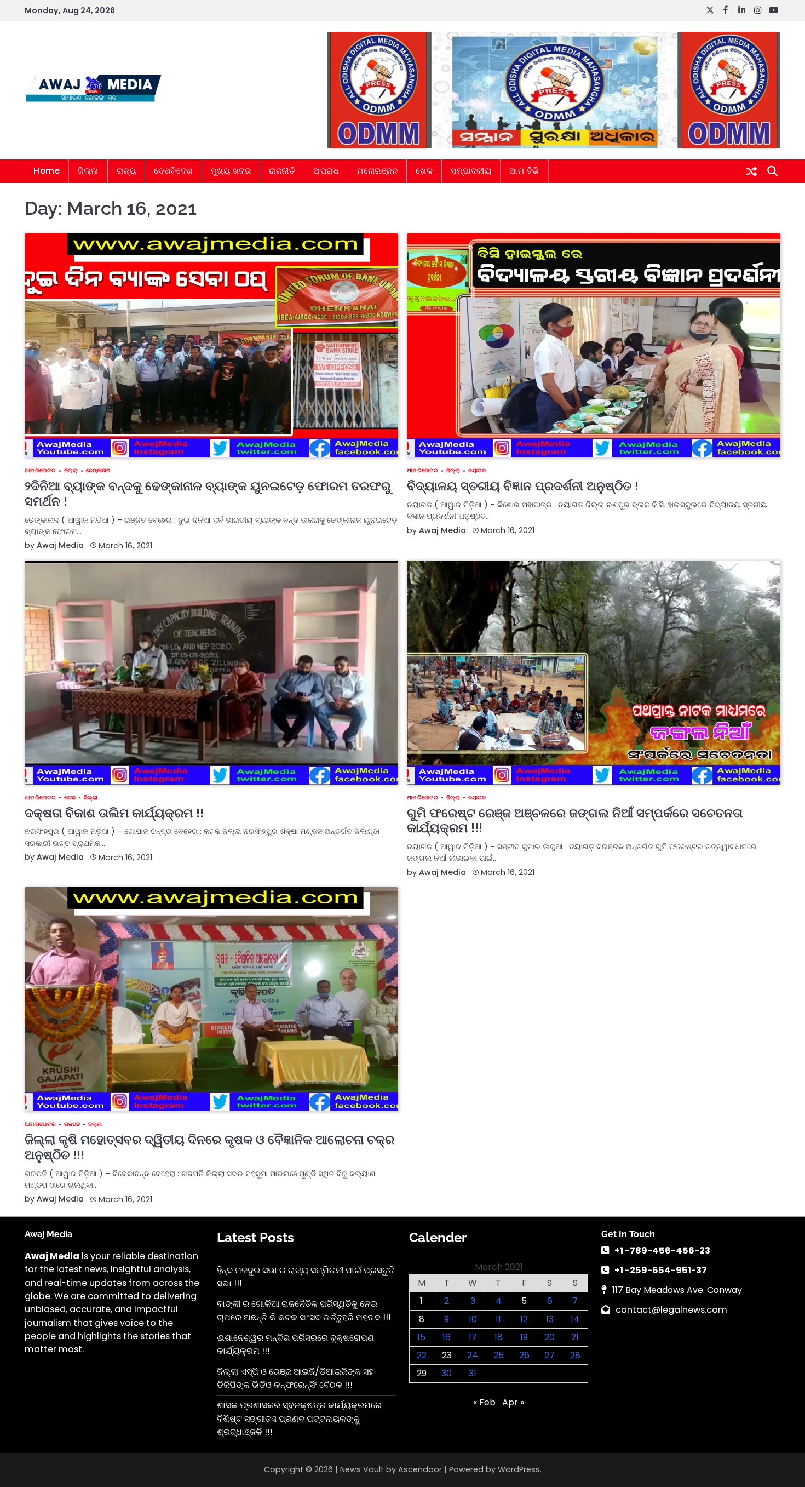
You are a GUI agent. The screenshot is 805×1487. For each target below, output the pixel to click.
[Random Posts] (751, 171)
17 (473, 1337)
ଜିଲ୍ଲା (88, 170)
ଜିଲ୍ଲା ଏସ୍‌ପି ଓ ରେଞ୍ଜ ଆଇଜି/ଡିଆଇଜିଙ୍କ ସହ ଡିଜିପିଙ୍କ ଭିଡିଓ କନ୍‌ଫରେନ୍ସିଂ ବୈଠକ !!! (295, 1378)
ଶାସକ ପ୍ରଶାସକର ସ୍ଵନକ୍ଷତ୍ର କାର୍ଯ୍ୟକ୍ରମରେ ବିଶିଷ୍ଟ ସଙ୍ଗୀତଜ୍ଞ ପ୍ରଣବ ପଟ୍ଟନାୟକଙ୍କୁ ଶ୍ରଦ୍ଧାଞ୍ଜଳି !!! (299, 1418)
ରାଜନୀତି (282, 170)
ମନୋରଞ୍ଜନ (377, 170)
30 (446, 1373)
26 (524, 1355)
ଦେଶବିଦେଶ (173, 170)
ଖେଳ (424, 170)
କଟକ (70, 797)
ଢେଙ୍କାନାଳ (98, 470)
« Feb (484, 1402)
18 (499, 1337)
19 (524, 1337)
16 (446, 1337)
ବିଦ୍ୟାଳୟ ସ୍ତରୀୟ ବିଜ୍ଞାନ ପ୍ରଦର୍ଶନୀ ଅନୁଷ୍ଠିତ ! (523, 485)
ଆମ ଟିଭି (524, 170)
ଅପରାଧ (326, 170)
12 (524, 1319)
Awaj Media (60, 545)
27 (549, 1355)
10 (473, 1319)
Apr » (513, 1402)
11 (498, 1319)
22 (422, 1355)
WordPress (519, 1469)
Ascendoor (420, 1469)
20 (549, 1337)
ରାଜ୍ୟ (126, 170)
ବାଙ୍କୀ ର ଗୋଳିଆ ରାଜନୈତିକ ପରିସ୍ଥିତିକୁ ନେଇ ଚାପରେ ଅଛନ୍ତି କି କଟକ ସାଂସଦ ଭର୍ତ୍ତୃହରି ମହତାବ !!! (304, 1310)
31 (472, 1373)
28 (575, 1355)
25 (498, 1355)
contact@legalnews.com (671, 1309)
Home (46, 170)
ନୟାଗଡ (477, 470)
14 (575, 1319)
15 (421, 1337)
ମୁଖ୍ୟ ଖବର (231, 170)
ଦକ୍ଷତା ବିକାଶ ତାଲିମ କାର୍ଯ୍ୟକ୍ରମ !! (114, 812)
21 (575, 1337)
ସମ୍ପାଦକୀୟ (471, 170)
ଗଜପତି (72, 1124)
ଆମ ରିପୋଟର (40, 470)
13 (550, 1319)
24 (472, 1355)
